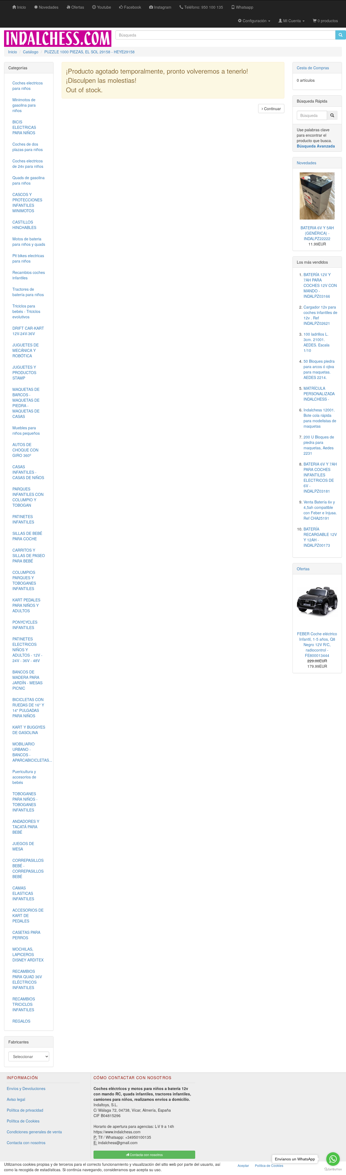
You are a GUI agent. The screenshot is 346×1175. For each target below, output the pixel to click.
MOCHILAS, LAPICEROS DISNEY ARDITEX (28, 954)
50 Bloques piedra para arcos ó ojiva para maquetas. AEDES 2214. (319, 369)
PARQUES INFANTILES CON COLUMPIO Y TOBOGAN (28, 497)
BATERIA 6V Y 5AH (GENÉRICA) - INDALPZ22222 (317, 233)
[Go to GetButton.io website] (333, 1169)
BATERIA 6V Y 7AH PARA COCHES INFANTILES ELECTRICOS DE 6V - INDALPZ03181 (320, 477)
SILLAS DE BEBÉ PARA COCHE (27, 536)
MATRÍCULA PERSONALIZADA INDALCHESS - (319, 393)
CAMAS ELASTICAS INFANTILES (23, 893)
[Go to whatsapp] (333, 1159)
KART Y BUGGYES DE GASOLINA (28, 729)
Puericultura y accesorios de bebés (24, 777)
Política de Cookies (23, 1121)
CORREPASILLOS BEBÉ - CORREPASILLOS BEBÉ (28, 868)
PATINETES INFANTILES (23, 519)
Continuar (272, 108)
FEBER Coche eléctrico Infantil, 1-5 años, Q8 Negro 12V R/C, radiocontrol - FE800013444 (317, 644)
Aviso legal (16, 1099)
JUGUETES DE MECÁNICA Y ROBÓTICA (25, 350)
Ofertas (303, 568)
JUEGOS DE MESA (23, 846)
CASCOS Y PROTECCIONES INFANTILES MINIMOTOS (27, 202)
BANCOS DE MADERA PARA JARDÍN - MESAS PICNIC (27, 680)
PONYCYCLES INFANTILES (24, 624)
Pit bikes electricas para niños (28, 258)
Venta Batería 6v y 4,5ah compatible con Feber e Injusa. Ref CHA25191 (320, 510)
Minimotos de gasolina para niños (24, 105)
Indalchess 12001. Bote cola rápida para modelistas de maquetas (320, 418)
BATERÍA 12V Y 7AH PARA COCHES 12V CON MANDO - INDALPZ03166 (320, 285)
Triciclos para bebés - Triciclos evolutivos (26, 311)
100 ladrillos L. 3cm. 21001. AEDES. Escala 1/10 (317, 342)
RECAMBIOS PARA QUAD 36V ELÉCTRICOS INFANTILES (27, 979)
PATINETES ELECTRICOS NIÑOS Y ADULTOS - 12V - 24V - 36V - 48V (27, 649)
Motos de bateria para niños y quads (28, 241)
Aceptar (243, 1165)
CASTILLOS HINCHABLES (24, 224)
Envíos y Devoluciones (26, 1088)
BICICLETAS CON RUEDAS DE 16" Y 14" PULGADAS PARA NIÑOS (28, 707)
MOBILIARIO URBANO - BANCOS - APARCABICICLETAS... (30, 752)
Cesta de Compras (313, 67)
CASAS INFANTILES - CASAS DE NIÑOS (28, 472)
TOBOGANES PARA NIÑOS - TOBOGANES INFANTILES (25, 802)
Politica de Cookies (269, 1165)
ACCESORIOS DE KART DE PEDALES (28, 915)
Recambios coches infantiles (28, 275)
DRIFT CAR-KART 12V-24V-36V (28, 330)
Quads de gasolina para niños (28, 180)
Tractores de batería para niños (28, 291)
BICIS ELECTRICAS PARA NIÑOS (24, 127)
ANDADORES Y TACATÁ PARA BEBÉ (25, 827)
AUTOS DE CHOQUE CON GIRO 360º (25, 450)
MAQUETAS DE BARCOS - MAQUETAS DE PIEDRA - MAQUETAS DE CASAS (25, 403)
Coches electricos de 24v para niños (27, 163)
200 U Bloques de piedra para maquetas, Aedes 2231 (319, 445)
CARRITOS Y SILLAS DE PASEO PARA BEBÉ (28, 555)
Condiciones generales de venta (34, 1131)
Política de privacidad (25, 1110)
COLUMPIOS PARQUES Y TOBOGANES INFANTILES (24, 580)
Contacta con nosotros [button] (146, 1154)
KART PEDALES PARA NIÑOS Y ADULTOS (26, 605)
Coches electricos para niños (27, 85)
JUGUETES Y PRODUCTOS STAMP (24, 372)
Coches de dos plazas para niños (27, 146)
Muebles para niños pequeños (26, 430)
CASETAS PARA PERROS (26, 934)
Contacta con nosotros (26, 1142)
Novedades (306, 162)
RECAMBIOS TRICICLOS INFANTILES (23, 1004)
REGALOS (21, 1021)
